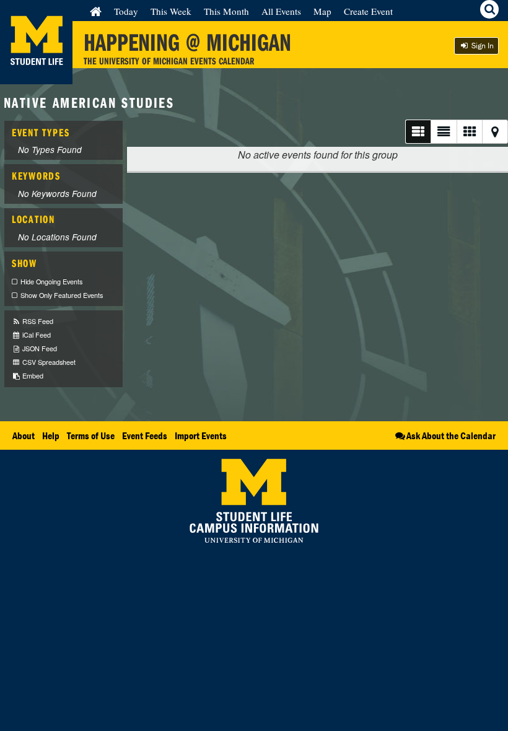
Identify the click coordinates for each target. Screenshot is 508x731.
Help (50, 435)
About (23, 435)
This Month (226, 11)
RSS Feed (36, 321)
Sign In (482, 45)
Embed (31, 375)
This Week (171, 11)
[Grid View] (469, 132)
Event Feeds (144, 435)
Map (322, 11)
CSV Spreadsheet (48, 362)
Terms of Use (91, 435)
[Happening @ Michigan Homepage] (36, 76)
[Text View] (443, 132)
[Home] (96, 11)
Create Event (368, 11)
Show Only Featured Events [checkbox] (61, 295)
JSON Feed (38, 348)
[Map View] (495, 132)
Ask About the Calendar (451, 435)
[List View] (418, 132)
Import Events (201, 435)
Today (126, 11)
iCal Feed (35, 334)
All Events (281, 11)
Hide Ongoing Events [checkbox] (51, 281)
